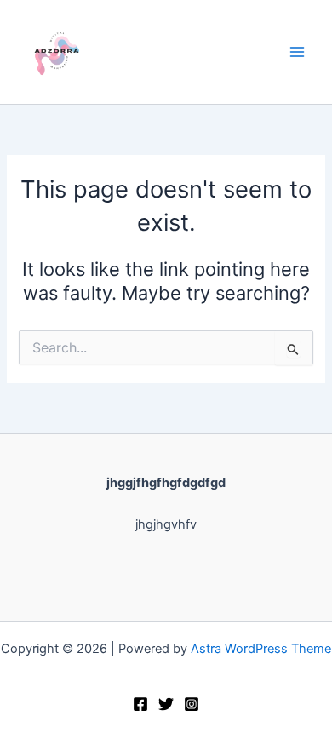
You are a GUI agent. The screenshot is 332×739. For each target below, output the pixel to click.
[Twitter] (166, 704)
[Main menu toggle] (297, 52)
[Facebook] (140, 704)
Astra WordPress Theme (261, 648)
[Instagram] (191, 704)
